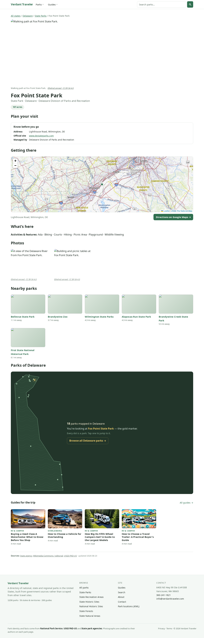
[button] (102, 184)
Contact (122, 601)
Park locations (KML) (128, 606)
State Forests (86, 611)
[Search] (190, 4)
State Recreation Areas (91, 596)
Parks (39, 4)
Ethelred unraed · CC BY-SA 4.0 (61, 88)
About (121, 596)
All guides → (186, 502)
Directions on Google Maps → (173, 217)
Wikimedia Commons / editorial (48, 555)
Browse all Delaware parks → (87, 440)
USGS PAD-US (70, 555)
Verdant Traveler (22, 4)
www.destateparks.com (41, 135)
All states (16, 15)
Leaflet (166, 210)
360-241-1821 (163, 595)
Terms (169, 628)
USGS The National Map (181, 210)
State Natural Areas (89, 615)
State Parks (41, 15)
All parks (84, 587)
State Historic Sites (89, 601)
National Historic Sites (91, 606)
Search (121, 592)
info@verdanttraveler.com (170, 598)
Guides (52, 4)
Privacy (161, 628)
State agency (26, 555)
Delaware (28, 15)
